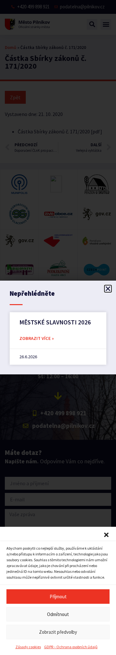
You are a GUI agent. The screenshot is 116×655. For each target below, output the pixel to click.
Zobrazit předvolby (58, 632)
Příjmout (58, 596)
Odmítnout (58, 614)
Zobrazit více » (36, 338)
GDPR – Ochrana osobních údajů (71, 646)
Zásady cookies (28, 646)
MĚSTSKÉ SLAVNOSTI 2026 (55, 322)
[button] (106, 535)
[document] (58, 327)
